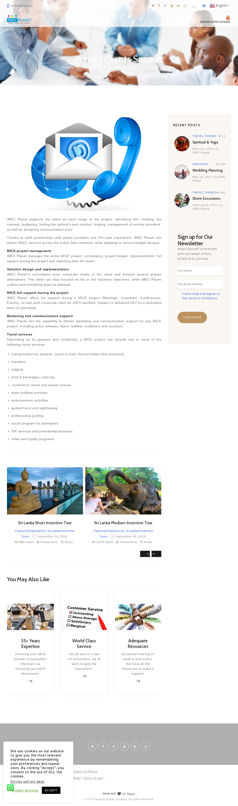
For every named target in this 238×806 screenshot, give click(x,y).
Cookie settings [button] (25, 790)
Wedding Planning (207, 170)
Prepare (67, 67)
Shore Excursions (206, 198)
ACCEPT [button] (51, 790)
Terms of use (92, 778)
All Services (97, 77)
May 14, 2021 (202, 177)
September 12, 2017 (96, 67)
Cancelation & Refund (82, 771)
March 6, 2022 (203, 148)
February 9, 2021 (205, 205)
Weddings (200, 164)
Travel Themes (204, 136)
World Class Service (84, 643)
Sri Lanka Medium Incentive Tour (123, 523)
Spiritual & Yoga (205, 142)
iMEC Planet (201, 152)
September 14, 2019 (52, 536)
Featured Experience (30, 531)
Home (74, 77)
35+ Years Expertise (30, 643)
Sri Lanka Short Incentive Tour (45, 523)
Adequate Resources (138, 643)
